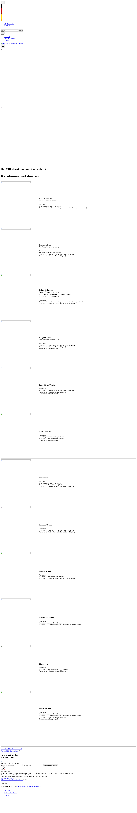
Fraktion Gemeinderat (10, 38)
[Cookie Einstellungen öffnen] (15, 811)
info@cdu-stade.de (22, 786)
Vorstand (7, 37)
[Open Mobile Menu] (3, 46)
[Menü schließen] (2, 2)
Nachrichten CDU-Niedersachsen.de (11, 749)
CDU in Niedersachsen (35, 786)
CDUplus (7, 25)
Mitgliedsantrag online (7, 778)
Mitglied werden (9, 24)
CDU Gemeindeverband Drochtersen (12, 780)
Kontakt (6, 40)
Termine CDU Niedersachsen (9, 751)
